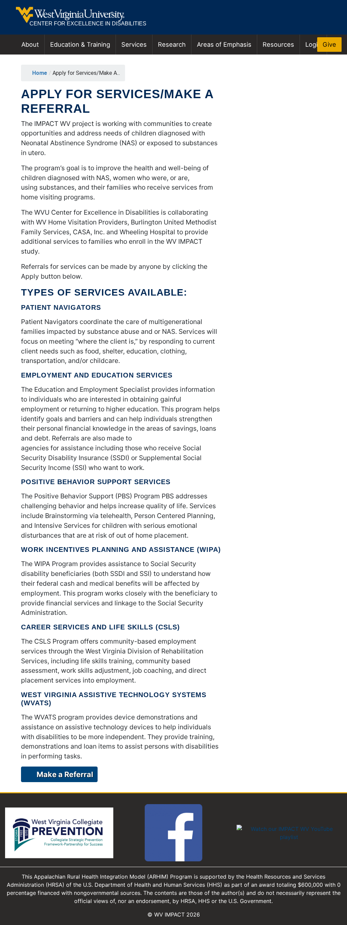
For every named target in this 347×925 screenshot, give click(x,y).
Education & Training (80, 44)
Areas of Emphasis (224, 44)
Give (329, 44)
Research (172, 44)
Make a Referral (65, 774)
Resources (278, 44)
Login (313, 44)
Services (134, 44)
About (30, 44)
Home (39, 73)
